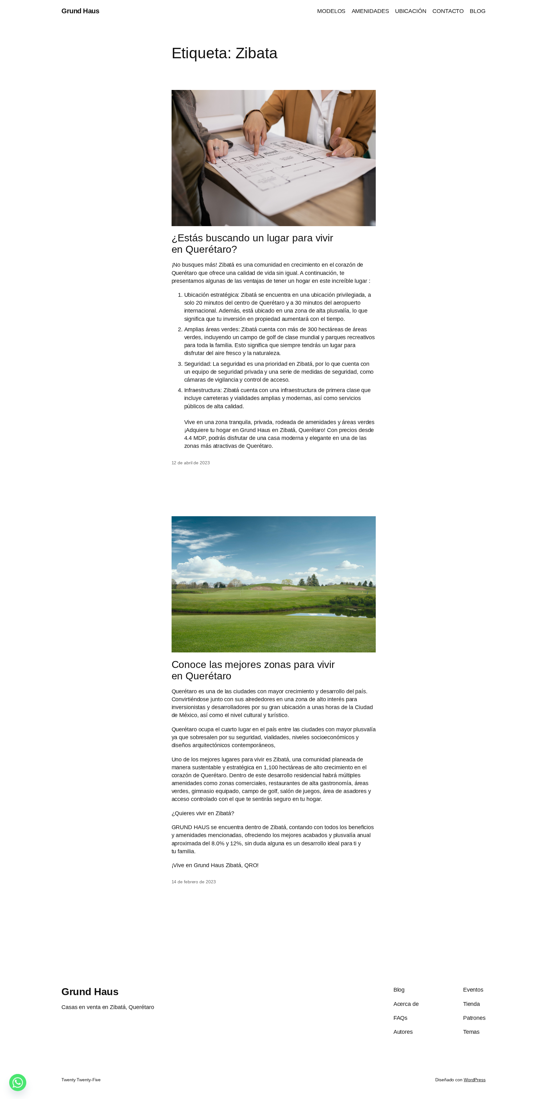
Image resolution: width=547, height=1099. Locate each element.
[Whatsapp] (17, 1082)
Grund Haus (80, 11)
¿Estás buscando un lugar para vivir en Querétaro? (253, 243)
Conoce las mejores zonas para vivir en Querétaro (253, 670)
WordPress (475, 1079)
